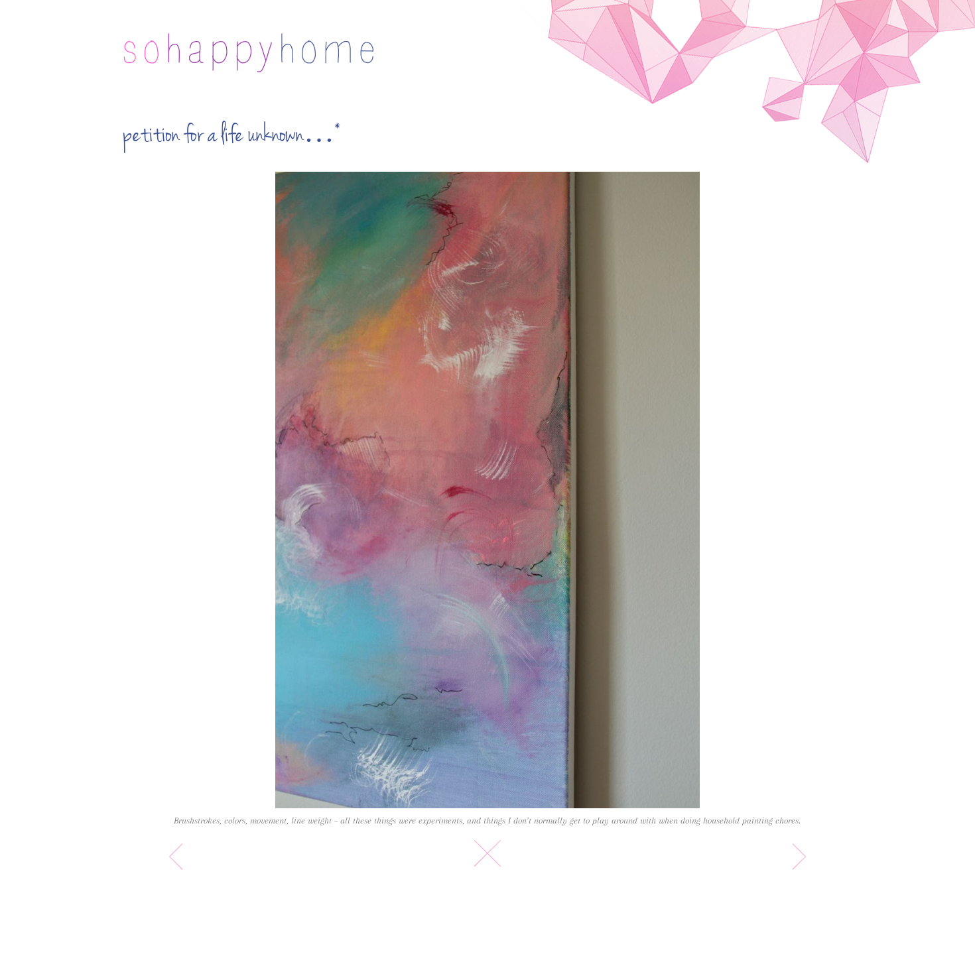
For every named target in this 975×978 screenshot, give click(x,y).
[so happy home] (248, 52)
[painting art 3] (487, 490)
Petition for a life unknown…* (232, 134)
